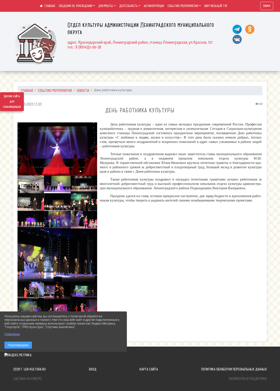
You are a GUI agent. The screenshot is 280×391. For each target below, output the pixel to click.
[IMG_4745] (57, 184)
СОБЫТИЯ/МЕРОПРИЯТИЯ (183, 6)
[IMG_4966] (84, 220)
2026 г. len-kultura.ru (29, 369)
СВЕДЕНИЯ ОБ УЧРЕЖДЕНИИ (75, 6)
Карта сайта (149, 369)
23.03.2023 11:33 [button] (30, 104)
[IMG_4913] (57, 202)
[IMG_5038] (84, 308)
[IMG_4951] (31, 220)
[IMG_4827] (84, 184)
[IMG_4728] (57, 149)
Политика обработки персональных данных (234, 369)
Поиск (266, 6)
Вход (92, 369)
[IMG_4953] (57, 220)
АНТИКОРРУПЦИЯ (154, 6)
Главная (27, 90)
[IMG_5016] (57, 290)
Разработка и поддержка (248, 378)
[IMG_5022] (84, 290)
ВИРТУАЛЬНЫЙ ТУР (215, 6)
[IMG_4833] (31, 202)
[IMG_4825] (84, 202)
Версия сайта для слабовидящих (12, 101)
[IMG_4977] (57, 255)
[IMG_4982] (31, 290)
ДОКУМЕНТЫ (105, 6)
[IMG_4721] (31, 184)
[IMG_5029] (31, 308)
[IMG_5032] (57, 308)
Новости (83, 90)
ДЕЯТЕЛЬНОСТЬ (128, 6)
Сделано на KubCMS (27, 378)
